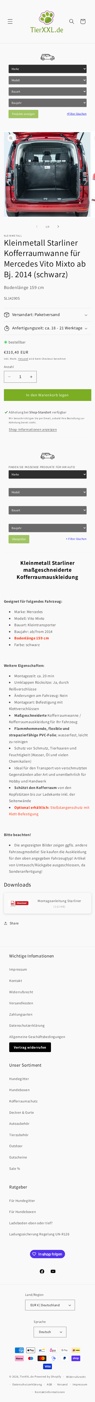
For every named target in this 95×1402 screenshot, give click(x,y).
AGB (49, 1384)
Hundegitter (19, 1078)
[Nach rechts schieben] (58, 227)
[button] (10, 21)
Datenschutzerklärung (27, 1025)
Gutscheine (18, 1157)
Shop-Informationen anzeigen (33, 429)
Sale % (14, 1168)
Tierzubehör (18, 1134)
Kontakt (15, 980)
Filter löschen (77, 114)
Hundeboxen (19, 1089)
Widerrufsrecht (21, 992)
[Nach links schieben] (37, 227)
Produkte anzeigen (23, 114)
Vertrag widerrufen (30, 1047)
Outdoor (16, 1145)
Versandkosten (21, 1003)
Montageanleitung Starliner (59, 901)
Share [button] (14, 923)
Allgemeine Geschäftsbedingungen (37, 1036)
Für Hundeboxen (22, 1211)
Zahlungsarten (21, 1014)
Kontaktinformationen (50, 1392)
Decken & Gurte (21, 1112)
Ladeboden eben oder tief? (31, 1223)
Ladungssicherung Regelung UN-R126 (39, 1234)
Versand (23, 358)
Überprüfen (19, 539)
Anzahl (9, 366)
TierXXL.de (27, 1376)
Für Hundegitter (22, 1200)
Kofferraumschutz (23, 1101)
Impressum (18, 969)
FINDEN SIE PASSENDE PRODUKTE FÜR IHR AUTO (42, 467)
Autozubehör (19, 1123)
